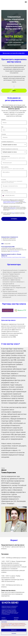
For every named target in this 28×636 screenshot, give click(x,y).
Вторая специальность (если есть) (9, 149)
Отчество (3, 134)
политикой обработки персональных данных (11, 201)
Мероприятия (4, 619)
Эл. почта (3, 179)
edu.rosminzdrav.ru (14, 251)
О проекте (3, 617)
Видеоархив (16, 617)
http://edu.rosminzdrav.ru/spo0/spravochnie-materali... (13, 257)
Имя (2, 127)
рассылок (13, 212)
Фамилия (3, 119)
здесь (10, 624)
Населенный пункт (5, 156)
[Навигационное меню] (26, 2)
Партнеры (16, 619)
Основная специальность (7, 141)
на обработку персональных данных (14, 202)
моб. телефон (4, 190)
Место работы (4, 167)
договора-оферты (13, 208)
